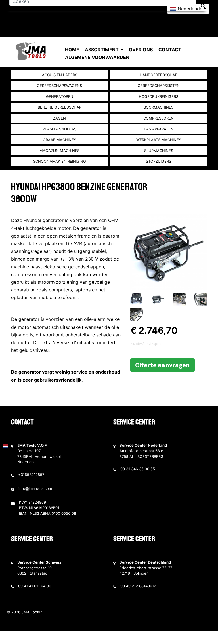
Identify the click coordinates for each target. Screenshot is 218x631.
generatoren (59, 96)
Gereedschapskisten (159, 85)
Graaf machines (59, 139)
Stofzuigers (158, 161)
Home (72, 49)
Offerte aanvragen (162, 365)
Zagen (59, 118)
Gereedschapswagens (59, 85)
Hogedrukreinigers (158, 96)
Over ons (141, 49)
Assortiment (102, 49)
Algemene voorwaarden (97, 57)
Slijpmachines (158, 150)
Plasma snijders (59, 129)
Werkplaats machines (158, 139)
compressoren (158, 118)
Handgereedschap (158, 75)
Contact (169, 49)
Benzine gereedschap (59, 107)
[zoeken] (203, 6)
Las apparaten (158, 129)
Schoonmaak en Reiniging (59, 161)
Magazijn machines (59, 150)
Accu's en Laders (59, 75)
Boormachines (158, 107)
